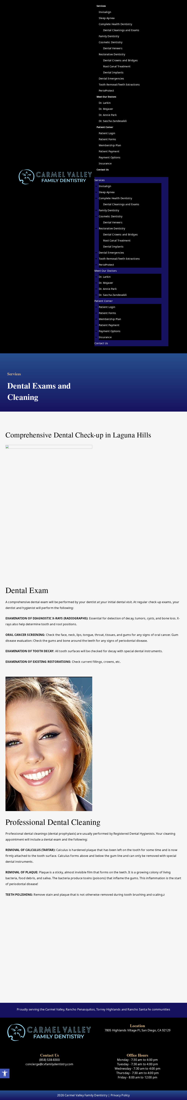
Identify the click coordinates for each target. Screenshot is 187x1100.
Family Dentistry (109, 36)
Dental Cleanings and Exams (121, 30)
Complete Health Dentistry (115, 24)
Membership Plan (110, 145)
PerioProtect (106, 90)
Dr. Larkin (105, 103)
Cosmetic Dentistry (111, 42)
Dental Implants (113, 72)
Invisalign (105, 12)
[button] (4, 1073)
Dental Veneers (112, 48)
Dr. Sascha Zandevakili (113, 121)
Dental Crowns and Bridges (120, 60)
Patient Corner (105, 127)
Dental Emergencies (111, 78)
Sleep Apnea (107, 18)
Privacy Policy (120, 1095)
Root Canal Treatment (116, 66)
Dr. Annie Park (108, 115)
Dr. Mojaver (106, 109)
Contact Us (103, 169)
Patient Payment (109, 151)
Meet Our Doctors (106, 96)
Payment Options (109, 157)
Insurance (105, 163)
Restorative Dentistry (112, 54)
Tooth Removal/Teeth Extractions (119, 84)
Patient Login (107, 133)
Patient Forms (107, 139)
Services (101, 6)
